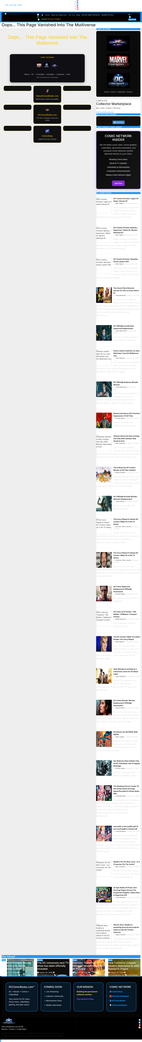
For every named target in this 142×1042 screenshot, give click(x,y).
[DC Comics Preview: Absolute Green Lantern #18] (104, 266)
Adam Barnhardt (121, 331)
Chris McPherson (121, 387)
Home (47, 15)
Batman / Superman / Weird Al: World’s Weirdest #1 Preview (88, 965)
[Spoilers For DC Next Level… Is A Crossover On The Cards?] (104, 869)
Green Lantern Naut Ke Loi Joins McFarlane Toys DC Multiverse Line (126, 353)
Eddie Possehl (120, 472)
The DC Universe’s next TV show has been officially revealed (53, 965)
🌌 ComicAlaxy (116, 992)
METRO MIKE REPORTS (91, 15)
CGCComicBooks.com (105, 112)
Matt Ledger (120, 737)
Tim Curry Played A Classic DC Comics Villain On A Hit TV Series (125, 521)
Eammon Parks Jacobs (123, 526)
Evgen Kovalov (121, 934)
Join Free (118, 183)
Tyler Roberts (120, 358)
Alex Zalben (120, 203)
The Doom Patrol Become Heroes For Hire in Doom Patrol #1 (126, 290)
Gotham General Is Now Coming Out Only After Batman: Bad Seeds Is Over (126, 438)
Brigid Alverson (121, 619)
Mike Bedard (120, 642)
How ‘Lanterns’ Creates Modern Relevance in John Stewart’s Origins (123, 965)
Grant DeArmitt (121, 676)
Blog (78, 15)
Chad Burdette (121, 295)
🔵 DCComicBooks (117, 1001)
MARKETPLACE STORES (51, 19)
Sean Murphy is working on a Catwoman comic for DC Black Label (125, 671)
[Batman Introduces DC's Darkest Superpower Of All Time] (104, 420)
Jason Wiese (120, 501)
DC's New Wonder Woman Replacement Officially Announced (124, 703)
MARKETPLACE (108, 15)
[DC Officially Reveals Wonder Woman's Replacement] (104, 503)
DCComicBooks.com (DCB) (12, 1027)
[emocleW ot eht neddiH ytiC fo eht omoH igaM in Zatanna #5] (104, 833)
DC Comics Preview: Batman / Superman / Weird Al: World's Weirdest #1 (125, 230)
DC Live (72, 15)
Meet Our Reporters (59, 15)
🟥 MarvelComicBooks (119, 996)
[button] (39, 17)
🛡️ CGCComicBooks (118, 1005)
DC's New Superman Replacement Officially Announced (122, 589)
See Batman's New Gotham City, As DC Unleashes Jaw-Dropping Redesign (126, 763)
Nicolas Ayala (120, 418)
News (4, 960)
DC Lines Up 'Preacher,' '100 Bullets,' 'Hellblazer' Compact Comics (125, 614)
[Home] (38, 14)
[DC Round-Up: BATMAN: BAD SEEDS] (104, 739)
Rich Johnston (120, 443)
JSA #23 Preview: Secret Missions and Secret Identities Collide (16, 965)
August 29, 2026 (10, 972)
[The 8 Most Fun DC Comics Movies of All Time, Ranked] (104, 474)
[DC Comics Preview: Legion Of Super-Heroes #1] (104, 205)
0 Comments (26, 975)
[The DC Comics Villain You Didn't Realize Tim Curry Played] (104, 644)
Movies (40, 960)
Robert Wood (120, 708)
